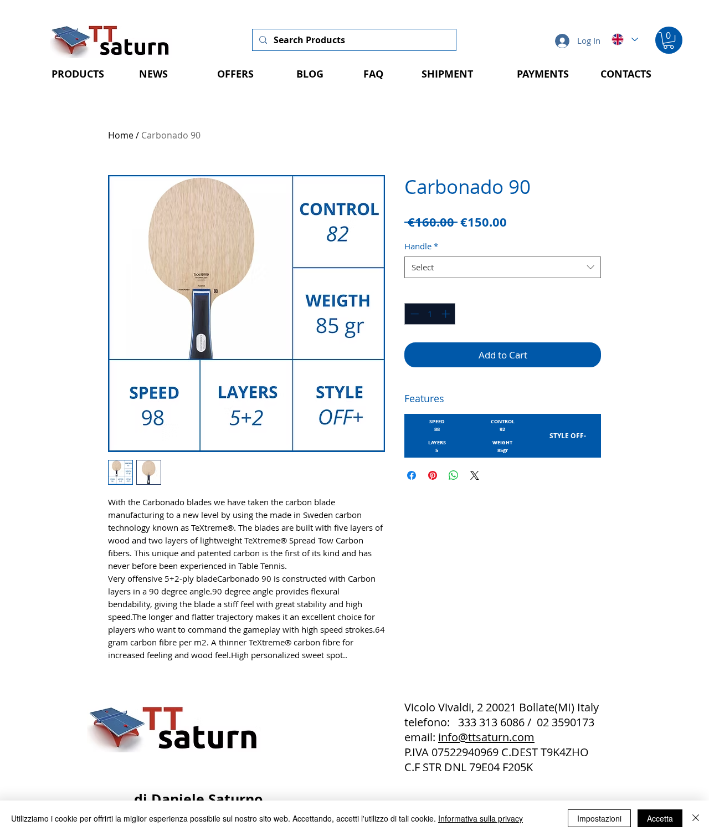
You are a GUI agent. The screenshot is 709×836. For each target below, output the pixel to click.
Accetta (660, 818)
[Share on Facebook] (411, 475)
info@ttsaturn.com (486, 737)
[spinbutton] (430, 314)
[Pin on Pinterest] (432, 475)
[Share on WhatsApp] (453, 475)
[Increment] (446, 314)
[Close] (695, 818)
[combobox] (502, 267)
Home (120, 135)
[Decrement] (413, 314)
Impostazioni (599, 818)
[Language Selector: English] (624, 39)
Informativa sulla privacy (480, 818)
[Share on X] (474, 475)
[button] (669, 40)
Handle (421, 246)
